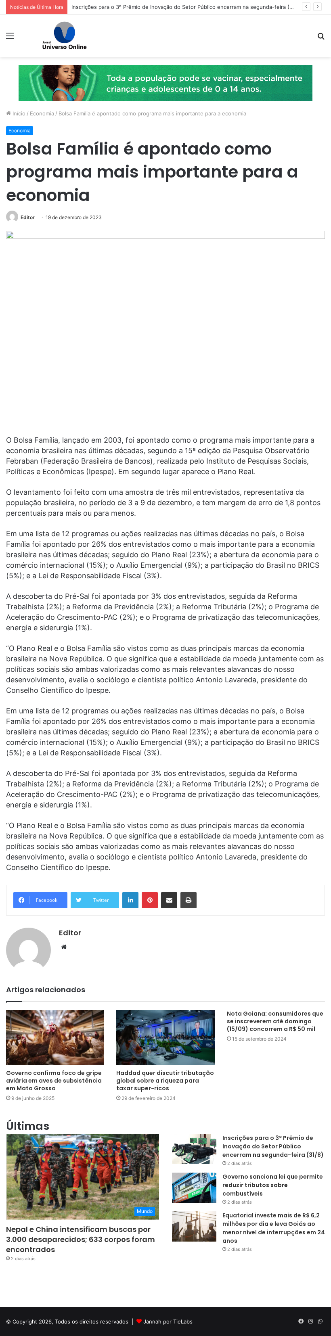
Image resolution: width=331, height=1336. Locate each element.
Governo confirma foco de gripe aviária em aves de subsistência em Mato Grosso (54, 1080)
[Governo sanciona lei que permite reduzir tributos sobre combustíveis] (194, 1188)
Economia (42, 113)
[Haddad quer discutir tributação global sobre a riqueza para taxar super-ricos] (165, 1037)
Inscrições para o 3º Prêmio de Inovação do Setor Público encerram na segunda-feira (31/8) (186, 7)
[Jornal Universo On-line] (64, 35)
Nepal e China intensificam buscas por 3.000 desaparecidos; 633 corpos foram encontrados (80, 1239)
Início (18, 113)
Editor (28, 217)
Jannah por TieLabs (168, 1321)
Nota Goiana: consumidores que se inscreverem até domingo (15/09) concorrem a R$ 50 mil (275, 1021)
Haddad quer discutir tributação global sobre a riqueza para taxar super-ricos (165, 1080)
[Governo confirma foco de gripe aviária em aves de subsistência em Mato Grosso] (55, 1037)
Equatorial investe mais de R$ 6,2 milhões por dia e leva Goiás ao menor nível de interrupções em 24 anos (273, 1228)
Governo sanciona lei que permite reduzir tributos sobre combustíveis (272, 1185)
